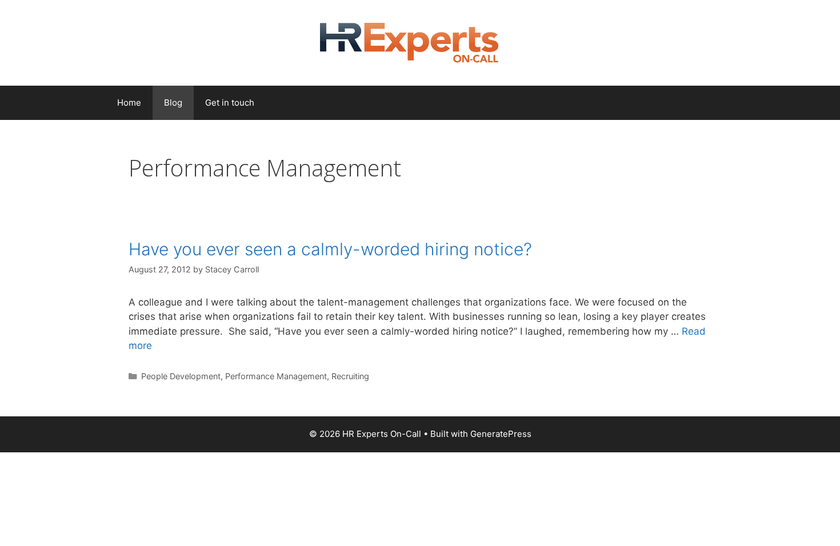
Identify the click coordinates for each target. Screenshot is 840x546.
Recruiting (350, 376)
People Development (181, 376)
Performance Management (276, 376)
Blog (173, 102)
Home (129, 102)
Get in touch (229, 102)
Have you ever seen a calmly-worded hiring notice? (330, 249)
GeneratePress (500, 433)
